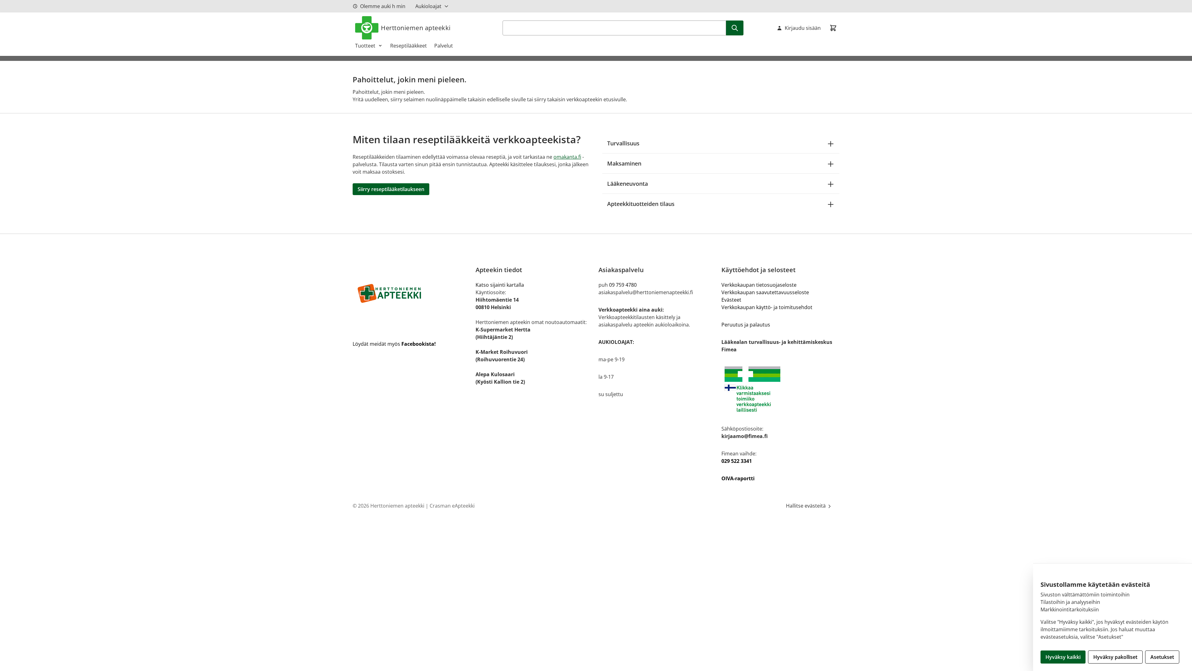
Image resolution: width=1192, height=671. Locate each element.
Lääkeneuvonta (627, 183)
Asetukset (1162, 657)
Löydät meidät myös (394, 343)
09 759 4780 (623, 284)
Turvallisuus (623, 143)
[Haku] (734, 28)
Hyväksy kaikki (1063, 657)
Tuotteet (365, 45)
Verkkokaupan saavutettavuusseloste (765, 292)
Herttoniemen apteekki (416, 28)
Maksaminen (624, 163)
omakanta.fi (567, 156)
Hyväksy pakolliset (1115, 657)
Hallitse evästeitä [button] (806, 505)
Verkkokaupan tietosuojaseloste (759, 284)
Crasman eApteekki (452, 505)
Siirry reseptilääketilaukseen (391, 189)
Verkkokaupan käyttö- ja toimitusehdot (766, 307)
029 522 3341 (736, 461)
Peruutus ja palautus (745, 324)
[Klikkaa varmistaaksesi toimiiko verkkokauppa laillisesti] (780, 389)
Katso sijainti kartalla (500, 284)
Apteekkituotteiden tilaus (641, 204)
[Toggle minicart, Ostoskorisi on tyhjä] (833, 28)
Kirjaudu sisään (803, 28)
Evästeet (731, 299)
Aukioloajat (428, 6)
